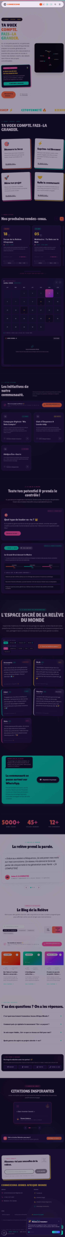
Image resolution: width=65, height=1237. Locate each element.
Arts (31, 648)
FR (40, 4)
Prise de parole (8, 933)
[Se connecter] (51, 4)
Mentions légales (6, 1214)
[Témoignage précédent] (26, 887)
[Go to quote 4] (33, 1127)
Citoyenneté (22, 930)
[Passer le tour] (59, 1221)
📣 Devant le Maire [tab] (11, 548)
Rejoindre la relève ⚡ (54, 1138)
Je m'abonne (41, 1171)
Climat (20, 648)
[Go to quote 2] (31, 1127)
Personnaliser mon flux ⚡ (53, 405)
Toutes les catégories (10, 930)
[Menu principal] (60, 4)
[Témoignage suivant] (39, 887)
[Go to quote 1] (30, 1127)
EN (43, 4)
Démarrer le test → (12, 533)
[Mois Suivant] (60, 282)
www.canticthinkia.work (7, 1233)
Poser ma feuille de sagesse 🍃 (50, 646)
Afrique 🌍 (13, 642)
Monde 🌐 (30, 642)
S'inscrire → (23, 257)
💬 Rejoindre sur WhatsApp (24, 94)
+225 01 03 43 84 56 (25, 1231)
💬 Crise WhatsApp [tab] (26, 548)
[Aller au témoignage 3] (34, 887)
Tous (6, 642)
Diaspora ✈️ (22, 642)
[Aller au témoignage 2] (32, 887)
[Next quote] (39, 1128)
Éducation (7, 651)
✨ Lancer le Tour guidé (38, 1214)
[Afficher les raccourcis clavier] (4, 1233)
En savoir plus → (11, 164)
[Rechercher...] (55, 4)
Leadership (13, 648)
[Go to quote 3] (32, 1127)
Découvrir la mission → (8, 95)
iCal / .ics (22, 263)
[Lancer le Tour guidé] (47, 4)
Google (9, 263)
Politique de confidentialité (21, 1214)
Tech (26, 648)
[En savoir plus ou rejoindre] (27, 438)
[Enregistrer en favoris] (17, 955)
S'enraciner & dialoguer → (16, 83)
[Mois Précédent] (56, 282)
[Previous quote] (25, 1128)
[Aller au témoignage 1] (30, 887)
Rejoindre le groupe (48, 780)
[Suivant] (62, 219)
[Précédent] (57, 219)
